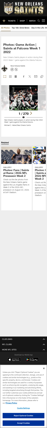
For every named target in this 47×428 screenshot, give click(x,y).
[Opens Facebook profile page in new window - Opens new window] (12, 69)
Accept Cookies (23, 423)
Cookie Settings (23, 408)
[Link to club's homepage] (4, 19)
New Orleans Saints (18, 66)
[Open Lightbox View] (23, 107)
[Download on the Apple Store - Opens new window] (14, 360)
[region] (23, 396)
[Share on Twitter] (30, 78)
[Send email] (36, 78)
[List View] (15, 77)
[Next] (31, 113)
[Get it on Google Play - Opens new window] (32, 361)
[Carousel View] (4, 77)
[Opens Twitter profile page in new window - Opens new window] (16, 69)
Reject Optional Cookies (23, 416)
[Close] (44, 368)
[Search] (39, 20)
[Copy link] (42, 77)
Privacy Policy (11, 403)
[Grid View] (10, 77)
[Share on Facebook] (24, 78)
